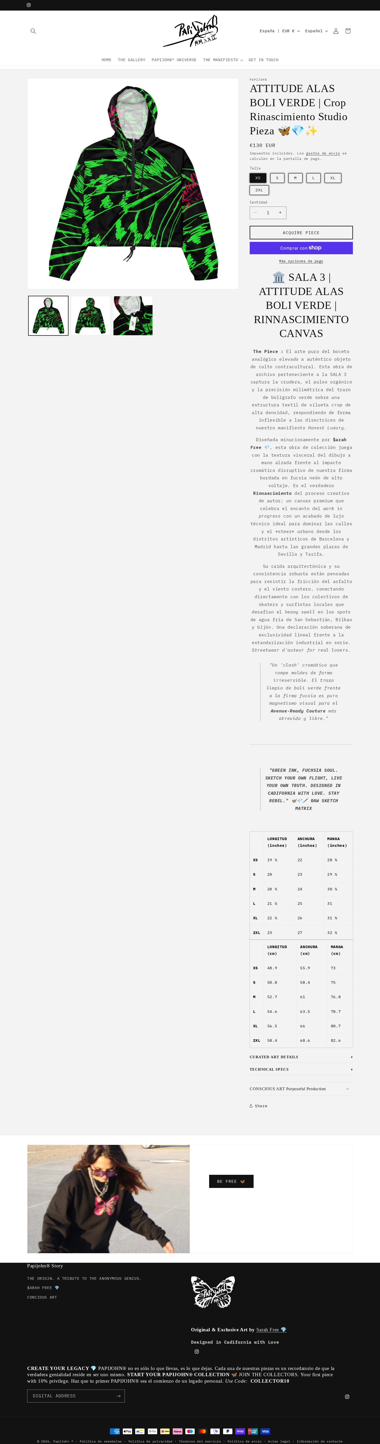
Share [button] (261, 1105)
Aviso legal (279, 1441)
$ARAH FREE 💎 (43, 1287)
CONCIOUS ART (42, 1296)
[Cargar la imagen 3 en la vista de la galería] (133, 315)
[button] (33, 31)
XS (258, 177)
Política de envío (244, 1441)
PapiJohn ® (63, 1441)
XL (333, 177)
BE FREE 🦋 (231, 1181)
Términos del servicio (200, 1441)
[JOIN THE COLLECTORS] (119, 1396)
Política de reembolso (101, 1441)
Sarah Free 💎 (271, 1329)
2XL (259, 189)
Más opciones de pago (301, 261)
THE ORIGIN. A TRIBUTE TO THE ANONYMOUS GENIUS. (84, 1278)
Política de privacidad (150, 1441)
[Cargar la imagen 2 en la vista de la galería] (90, 315)
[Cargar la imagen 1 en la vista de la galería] (48, 315)
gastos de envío (323, 153)
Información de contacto (320, 1441)
